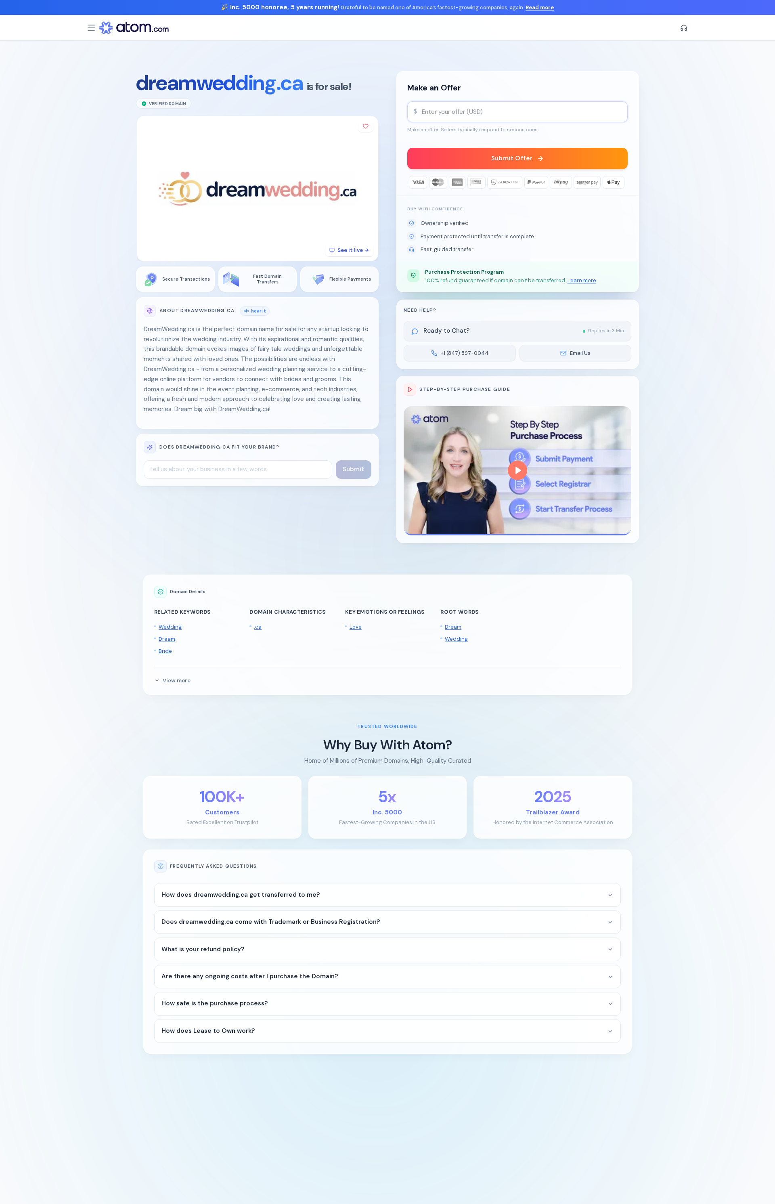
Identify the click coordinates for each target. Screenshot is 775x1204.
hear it (258, 310)
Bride (165, 651)
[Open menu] (91, 28)
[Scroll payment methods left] (413, 182)
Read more (540, 7)
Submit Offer (512, 158)
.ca (258, 626)
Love (356, 626)
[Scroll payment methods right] (622, 182)
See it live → (353, 250)
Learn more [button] (582, 280)
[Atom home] (134, 27)
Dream (167, 639)
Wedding (170, 626)
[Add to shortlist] (365, 126)
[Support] (684, 28)
